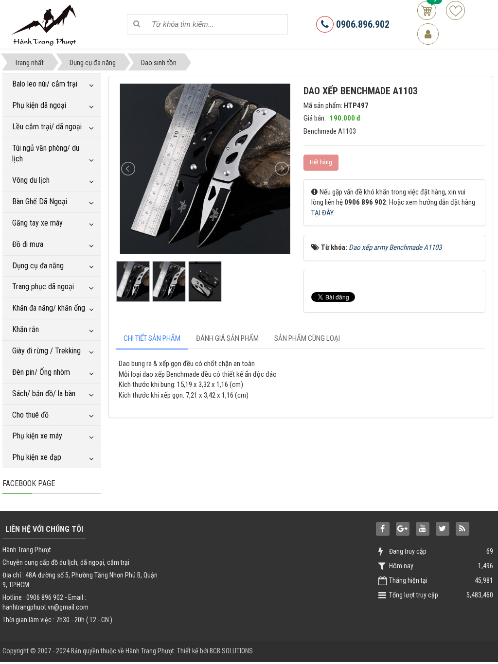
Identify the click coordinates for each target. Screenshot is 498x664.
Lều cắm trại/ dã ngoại (47, 126)
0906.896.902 (362, 24)
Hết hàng (321, 162)
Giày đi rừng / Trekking (46, 350)
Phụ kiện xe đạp (36, 457)
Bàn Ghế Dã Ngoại (39, 201)
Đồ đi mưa (27, 244)
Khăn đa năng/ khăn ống (48, 308)
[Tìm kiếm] (136, 24)
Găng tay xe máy (37, 222)
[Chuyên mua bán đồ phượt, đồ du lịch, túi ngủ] (45, 23)
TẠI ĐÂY (322, 213)
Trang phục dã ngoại (43, 286)
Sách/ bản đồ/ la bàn (43, 393)
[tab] (152, 339)
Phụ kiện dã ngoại (39, 105)
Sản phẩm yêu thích (455, 10)
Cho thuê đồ (30, 414)
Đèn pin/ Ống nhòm (41, 372)
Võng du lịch (31, 180)
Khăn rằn (25, 329)
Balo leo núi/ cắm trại (44, 83)
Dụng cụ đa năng (38, 265)
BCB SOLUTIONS (231, 651)
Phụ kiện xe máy (37, 435)
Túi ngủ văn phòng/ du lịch (45, 153)
